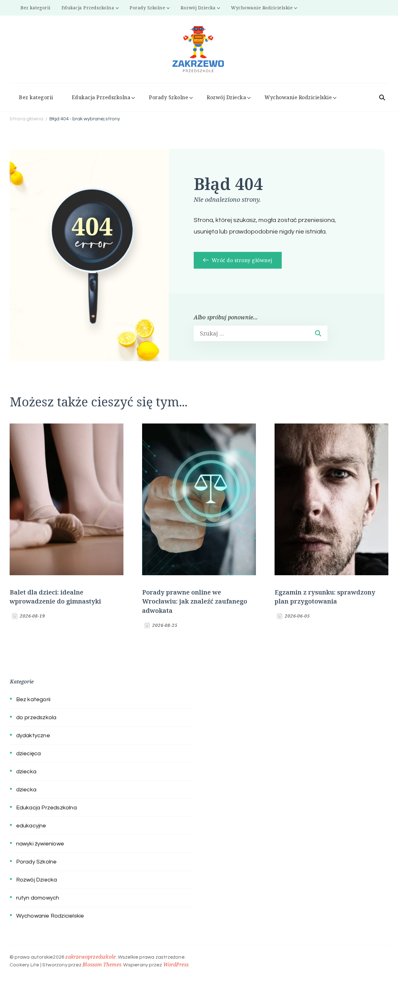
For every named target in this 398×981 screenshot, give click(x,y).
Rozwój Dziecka (198, 8)
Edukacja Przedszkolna (88, 8)
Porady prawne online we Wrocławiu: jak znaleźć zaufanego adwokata (194, 601)
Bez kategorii (36, 8)
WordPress (176, 964)
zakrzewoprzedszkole (90, 956)
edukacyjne (31, 826)
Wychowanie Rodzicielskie (262, 8)
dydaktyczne (33, 735)
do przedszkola (36, 717)
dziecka (26, 772)
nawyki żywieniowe (40, 844)
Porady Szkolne (147, 8)
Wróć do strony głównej (241, 260)
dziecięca (28, 754)
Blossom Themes (101, 964)
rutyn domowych (37, 898)
